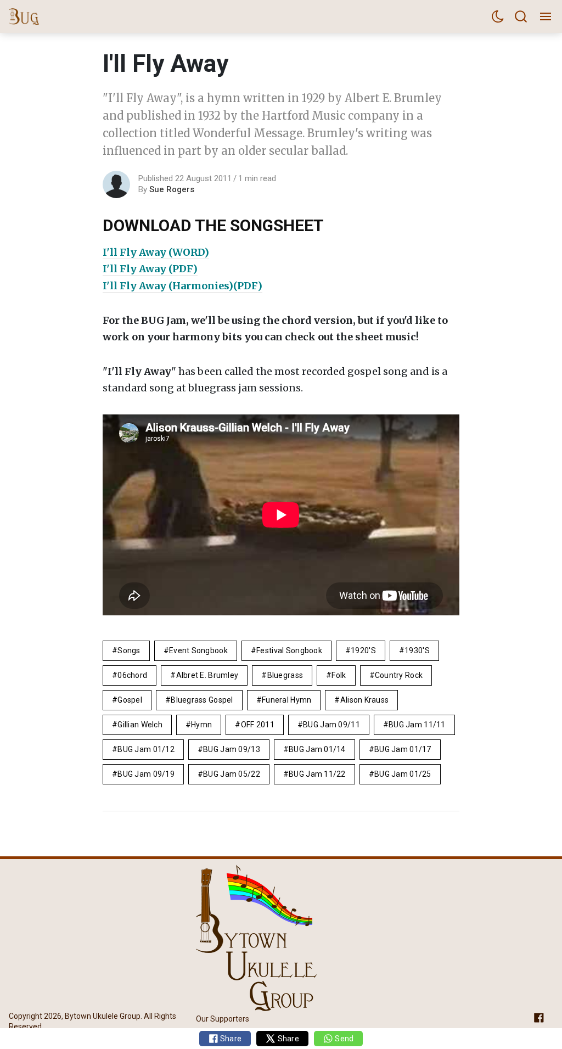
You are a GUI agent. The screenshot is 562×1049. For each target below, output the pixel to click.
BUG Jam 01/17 (402, 749)
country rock (399, 675)
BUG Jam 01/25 (402, 774)
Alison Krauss (364, 699)
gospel (129, 699)
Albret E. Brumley (207, 675)
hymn (201, 724)
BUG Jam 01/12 (146, 749)
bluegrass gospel (202, 699)
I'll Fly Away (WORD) (156, 252)
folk (338, 675)
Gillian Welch (139, 724)
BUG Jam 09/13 (231, 749)
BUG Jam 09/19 (146, 774)
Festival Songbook (289, 650)
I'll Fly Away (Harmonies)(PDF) (182, 285)
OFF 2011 (257, 724)
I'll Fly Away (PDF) (150, 268)
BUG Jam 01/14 (317, 749)
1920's (363, 650)
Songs (128, 650)
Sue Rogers (171, 189)
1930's (417, 650)
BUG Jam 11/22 (317, 774)
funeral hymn (286, 699)
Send (343, 1038)
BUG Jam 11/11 (417, 724)
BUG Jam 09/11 (331, 724)
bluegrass (285, 675)
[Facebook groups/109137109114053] (538, 1017)
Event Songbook (198, 650)
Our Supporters (222, 1018)
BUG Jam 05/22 (231, 774)
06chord (132, 675)
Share (230, 1038)
